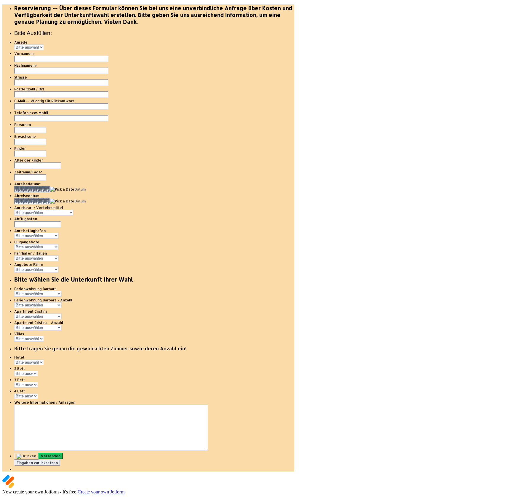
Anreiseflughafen (30, 230)
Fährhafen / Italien (30, 253)
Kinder (20, 148)
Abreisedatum (26, 196)
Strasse (20, 77)
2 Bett (19, 368)
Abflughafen (25, 219)
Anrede (21, 42)
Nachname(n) (25, 65)
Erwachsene (25, 136)
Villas (19, 334)
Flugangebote (26, 242)
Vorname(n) (24, 53)
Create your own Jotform (101, 491)
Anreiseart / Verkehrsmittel (38, 207)
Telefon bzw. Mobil (31, 113)
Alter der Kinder (28, 160)
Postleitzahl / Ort (29, 89)
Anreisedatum (27, 184)
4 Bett (19, 391)
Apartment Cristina (30, 311)
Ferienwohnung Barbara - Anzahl (43, 300)
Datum (80, 189)
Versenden (50, 456)
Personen (22, 124)
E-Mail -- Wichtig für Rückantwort (44, 101)
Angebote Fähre (28, 264)
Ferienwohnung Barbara (35, 289)
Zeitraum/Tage (28, 172)
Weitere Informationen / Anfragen (44, 402)
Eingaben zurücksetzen (37, 463)
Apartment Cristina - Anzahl (38, 322)
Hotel (19, 357)
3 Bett (19, 380)
